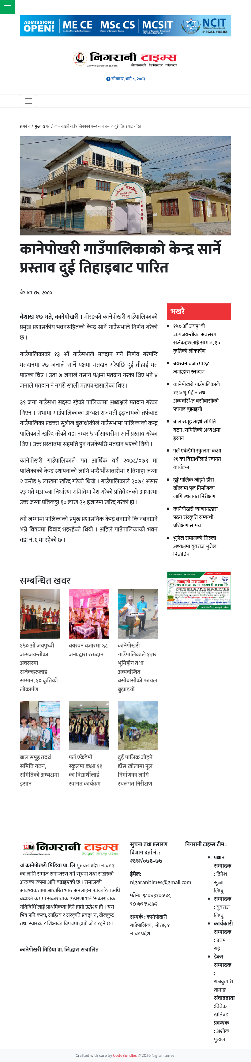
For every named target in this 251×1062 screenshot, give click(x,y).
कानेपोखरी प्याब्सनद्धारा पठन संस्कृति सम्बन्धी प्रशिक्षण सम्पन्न (195, 517)
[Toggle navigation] (28, 101)
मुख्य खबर (42, 126)
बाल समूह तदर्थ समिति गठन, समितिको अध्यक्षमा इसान (196, 430)
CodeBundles (125, 1055)
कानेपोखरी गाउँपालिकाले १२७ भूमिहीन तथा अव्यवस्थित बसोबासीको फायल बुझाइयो (196, 397)
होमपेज (25, 127)
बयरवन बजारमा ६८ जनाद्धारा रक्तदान (191, 368)
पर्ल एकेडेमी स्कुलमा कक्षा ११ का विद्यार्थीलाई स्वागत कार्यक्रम (197, 459)
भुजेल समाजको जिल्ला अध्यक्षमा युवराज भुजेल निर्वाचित (194, 546)
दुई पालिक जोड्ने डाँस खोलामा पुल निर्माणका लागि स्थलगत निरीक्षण (194, 488)
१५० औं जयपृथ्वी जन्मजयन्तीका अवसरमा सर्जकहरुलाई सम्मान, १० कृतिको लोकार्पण (196, 339)
